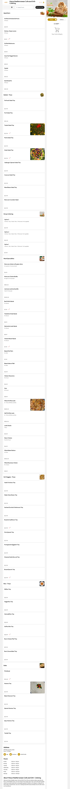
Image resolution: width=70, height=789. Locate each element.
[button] (24, 13)
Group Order (40, 7)
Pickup (51, 19)
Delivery (62, 19)
